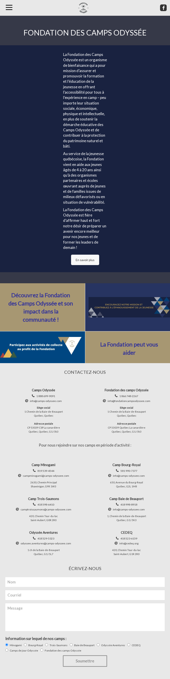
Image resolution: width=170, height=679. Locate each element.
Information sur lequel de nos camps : (35, 638)
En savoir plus (85, 260)
